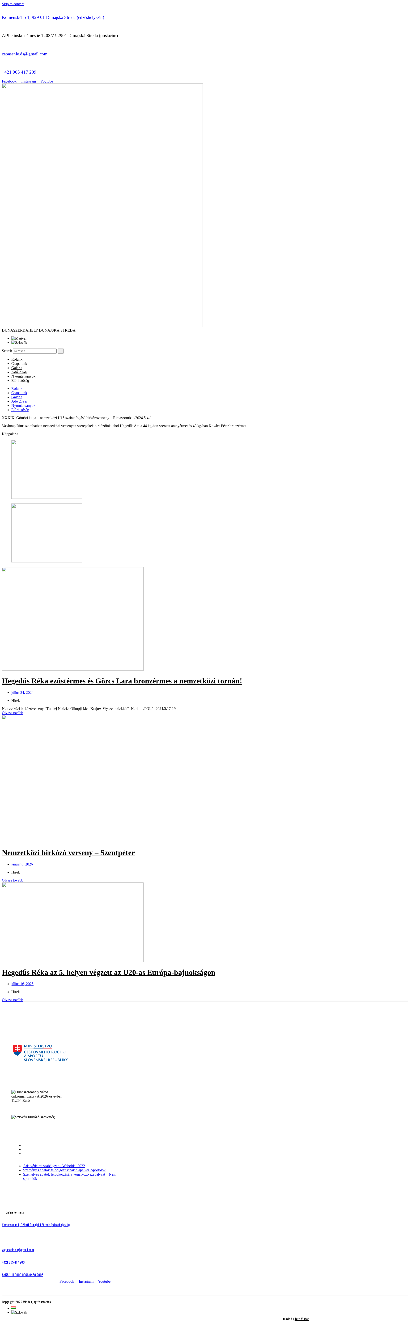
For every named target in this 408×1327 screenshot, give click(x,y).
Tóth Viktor (302, 1318)
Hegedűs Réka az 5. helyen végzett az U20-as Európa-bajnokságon (108, 972)
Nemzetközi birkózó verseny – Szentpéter (68, 852)
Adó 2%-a (19, 372)
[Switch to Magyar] (19, 338)
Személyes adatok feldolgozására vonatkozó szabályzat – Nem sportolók (69, 1156)
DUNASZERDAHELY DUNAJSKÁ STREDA (39, 330)
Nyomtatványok (23, 376)
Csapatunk (19, 364)
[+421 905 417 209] (3, 63)
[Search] (61, 351)
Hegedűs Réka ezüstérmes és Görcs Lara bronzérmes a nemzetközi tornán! (122, 681)
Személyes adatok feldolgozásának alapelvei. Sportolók (64, 1149)
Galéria (16, 368)
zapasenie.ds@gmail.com (24, 53)
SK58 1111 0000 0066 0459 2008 (22, 1274)
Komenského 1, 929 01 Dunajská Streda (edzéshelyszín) (53, 17)
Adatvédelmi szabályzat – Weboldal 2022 (54, 1145)
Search (7, 351)
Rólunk (16, 359)
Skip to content (13, 4)
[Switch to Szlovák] (19, 343)
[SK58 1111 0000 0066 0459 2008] (3, 1267)
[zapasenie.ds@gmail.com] (3, 45)
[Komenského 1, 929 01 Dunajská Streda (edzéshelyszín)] (3, 8)
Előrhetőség (20, 381)
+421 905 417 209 (19, 72)
